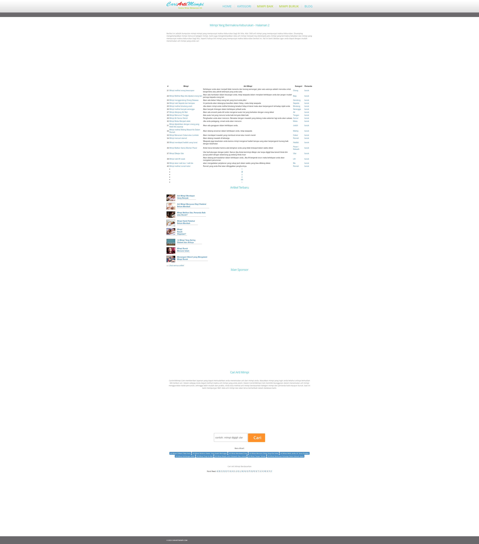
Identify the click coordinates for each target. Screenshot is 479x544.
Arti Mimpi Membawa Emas (238, 453)
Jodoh (295, 125)
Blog (308, 6)
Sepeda (296, 103)
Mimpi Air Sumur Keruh (178, 118)
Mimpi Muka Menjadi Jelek (179, 121)
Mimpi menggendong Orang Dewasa (183, 100)
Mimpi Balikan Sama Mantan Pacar (183, 148)
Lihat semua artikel (176, 265)
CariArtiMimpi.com (179, 540)
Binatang (296, 106)
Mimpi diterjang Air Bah (178, 112)
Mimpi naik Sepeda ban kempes (182, 103)
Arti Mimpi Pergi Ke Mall (205, 456)
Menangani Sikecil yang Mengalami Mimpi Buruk (192, 258)
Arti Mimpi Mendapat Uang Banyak (186, 196)
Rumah (296, 138)
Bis (294, 163)
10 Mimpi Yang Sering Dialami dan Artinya (186, 241)
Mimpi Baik (265, 6)
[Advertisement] (239, 61)
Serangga (297, 109)
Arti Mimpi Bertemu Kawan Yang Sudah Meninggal (209, 453)
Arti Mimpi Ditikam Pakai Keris (180, 453)
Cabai (295, 135)
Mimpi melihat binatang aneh (180, 106)
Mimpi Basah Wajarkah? (181, 231)
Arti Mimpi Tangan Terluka (257, 456)
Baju (295, 96)
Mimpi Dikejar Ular (176, 153)
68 (242, 179)
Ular (294, 153)
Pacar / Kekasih (296, 147)
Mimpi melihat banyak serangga (182, 109)
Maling (295, 131)
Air (294, 112)
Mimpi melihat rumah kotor (179, 166)
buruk (306, 90)
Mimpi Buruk (289, 6)
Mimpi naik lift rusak (177, 159)
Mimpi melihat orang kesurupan (181, 90)
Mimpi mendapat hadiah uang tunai (183, 142)
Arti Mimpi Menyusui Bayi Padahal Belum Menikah (191, 205)
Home (227, 6)
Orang (295, 90)
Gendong (296, 100)
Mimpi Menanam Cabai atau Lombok (184, 135)
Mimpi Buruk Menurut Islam (183, 249)
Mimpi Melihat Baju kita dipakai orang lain (185, 96)
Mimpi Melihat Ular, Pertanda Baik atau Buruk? (191, 213)
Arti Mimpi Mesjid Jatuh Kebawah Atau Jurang (230, 456)
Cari (257, 437)
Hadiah (296, 142)
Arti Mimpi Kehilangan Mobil (185, 456)
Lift (294, 159)
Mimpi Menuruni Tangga (179, 115)
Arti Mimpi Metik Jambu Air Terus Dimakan (294, 453)
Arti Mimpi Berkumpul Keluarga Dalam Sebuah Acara (286, 456)
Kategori (244, 6)
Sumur (295, 118)
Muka (295, 121)
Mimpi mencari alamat (178, 138)
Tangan (296, 115)
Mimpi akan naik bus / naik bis (181, 163)
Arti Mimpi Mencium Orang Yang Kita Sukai (263, 453)
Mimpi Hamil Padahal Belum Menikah (186, 222)
